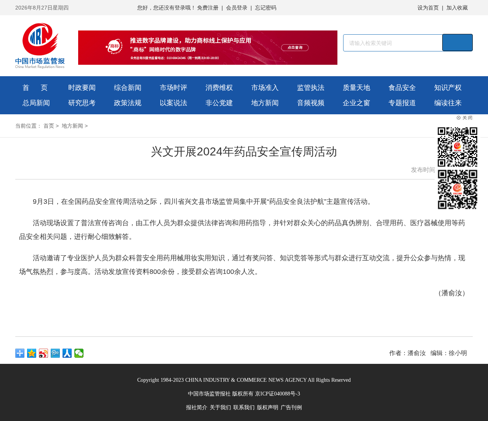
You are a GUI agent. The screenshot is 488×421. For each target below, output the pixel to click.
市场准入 (265, 87)
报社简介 (196, 407)
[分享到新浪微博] (43, 353)
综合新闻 (127, 87)
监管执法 (310, 87)
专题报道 (402, 103)
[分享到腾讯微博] (55, 353)
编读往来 (448, 103)
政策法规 (127, 103)
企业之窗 (356, 103)
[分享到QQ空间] (32, 353)
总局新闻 (36, 103)
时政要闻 (82, 87)
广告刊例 (291, 407)
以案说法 (173, 103)
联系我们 (244, 407)
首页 (48, 126)
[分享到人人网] (67, 353)
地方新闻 (265, 103)
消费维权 (219, 87)
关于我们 (220, 407)
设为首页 (428, 8)
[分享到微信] (79, 353)
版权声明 (267, 407)
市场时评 (173, 87)
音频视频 (310, 103)
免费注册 (207, 8)
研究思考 (82, 103)
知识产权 (448, 87)
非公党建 (219, 103)
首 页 (35, 87)
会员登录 (236, 8)
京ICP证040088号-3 (277, 394)
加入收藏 (457, 8)
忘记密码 (265, 8)
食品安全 (402, 87)
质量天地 (356, 87)
